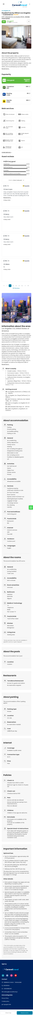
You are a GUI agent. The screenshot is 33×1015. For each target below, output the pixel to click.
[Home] (3, 975)
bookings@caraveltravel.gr (10, 991)
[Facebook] (7, 975)
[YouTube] (15, 975)
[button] (29, 4)
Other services (6, 152)
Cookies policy (5, 1001)
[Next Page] (25, 285)
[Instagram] (11, 975)
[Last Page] (28, 285)
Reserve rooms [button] (24, 1013)
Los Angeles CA (6, 10)
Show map (8, 1013)
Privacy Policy (5, 998)
